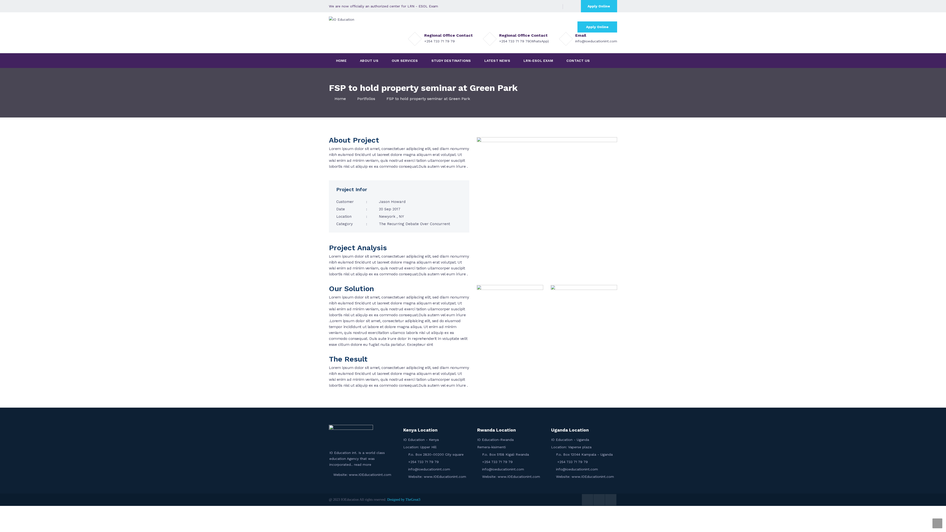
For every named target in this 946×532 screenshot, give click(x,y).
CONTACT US (578, 61)
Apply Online (599, 6)
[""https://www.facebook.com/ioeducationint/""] (547, 6)
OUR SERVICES (405, 61)
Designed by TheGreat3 (403, 499)
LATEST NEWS (497, 61)
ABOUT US (369, 61)
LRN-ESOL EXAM (538, 61)
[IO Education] (341, 19)
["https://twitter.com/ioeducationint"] (540, 6)
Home (340, 98)
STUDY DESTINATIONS (451, 61)
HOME (341, 61)
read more (362, 464)
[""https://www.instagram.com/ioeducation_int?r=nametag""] (555, 6)
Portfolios (366, 98)
